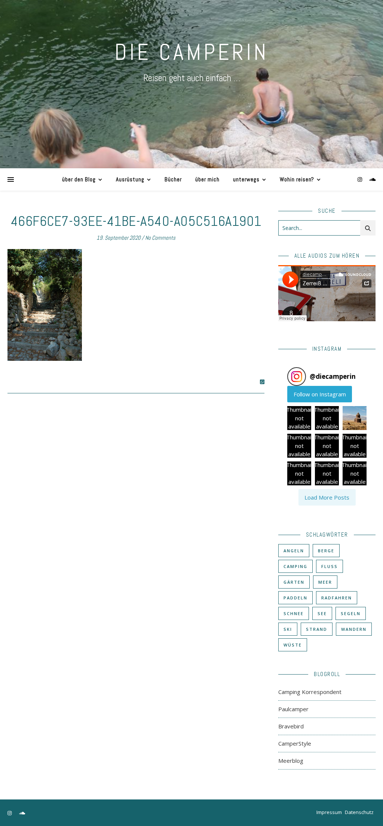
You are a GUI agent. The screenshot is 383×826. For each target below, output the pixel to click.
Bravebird (291, 726)
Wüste (293, 645)
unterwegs (246, 179)
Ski (288, 629)
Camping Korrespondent (309, 692)
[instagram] (361, 179)
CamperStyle (294, 743)
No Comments (160, 237)
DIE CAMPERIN (191, 52)
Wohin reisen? (297, 179)
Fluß (329, 566)
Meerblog (290, 760)
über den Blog (79, 179)
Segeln (351, 613)
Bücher (173, 179)
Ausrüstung (130, 179)
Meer (325, 582)
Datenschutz (359, 812)
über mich (207, 179)
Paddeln (295, 598)
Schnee (294, 613)
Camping (295, 566)
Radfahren (336, 598)
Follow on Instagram (320, 394)
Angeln (294, 550)
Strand (316, 629)
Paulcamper (293, 709)
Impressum (329, 812)
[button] (299, 418)
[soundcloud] (372, 179)
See (322, 613)
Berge (326, 550)
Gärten (294, 582)
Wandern (354, 629)
